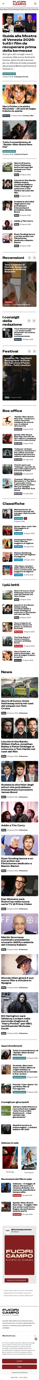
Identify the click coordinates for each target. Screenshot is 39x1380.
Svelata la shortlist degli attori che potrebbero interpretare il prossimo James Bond (24, 207)
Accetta (19, 1361)
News (17, 175)
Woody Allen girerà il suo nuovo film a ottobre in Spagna (17, 980)
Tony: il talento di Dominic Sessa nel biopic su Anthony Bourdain (23, 625)
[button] (36, 1339)
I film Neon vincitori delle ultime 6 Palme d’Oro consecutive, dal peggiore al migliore (25, 569)
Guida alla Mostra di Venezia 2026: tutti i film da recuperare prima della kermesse (19, 43)
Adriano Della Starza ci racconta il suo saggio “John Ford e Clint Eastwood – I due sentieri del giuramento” (25, 1112)
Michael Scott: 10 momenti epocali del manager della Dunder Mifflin (25, 512)
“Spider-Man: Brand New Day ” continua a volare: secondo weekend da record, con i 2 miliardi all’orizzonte (24, 421)
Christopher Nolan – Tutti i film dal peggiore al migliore (24, 541)
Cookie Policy (14, 1377)
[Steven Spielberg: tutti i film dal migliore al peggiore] (7, 557)
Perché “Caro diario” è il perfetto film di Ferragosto (25, 1087)
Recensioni (9, 302)
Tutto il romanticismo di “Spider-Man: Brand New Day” (17, 144)
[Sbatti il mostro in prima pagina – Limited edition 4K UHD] (6, 1129)
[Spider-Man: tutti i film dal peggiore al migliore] (7, 530)
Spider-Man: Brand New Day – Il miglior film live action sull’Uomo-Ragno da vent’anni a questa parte (25, 1207)
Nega (19, 1367)
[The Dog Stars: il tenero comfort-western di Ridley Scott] (7, 641)
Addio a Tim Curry (23, 221)
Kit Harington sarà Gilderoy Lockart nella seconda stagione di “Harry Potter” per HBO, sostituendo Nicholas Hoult (16, 1022)
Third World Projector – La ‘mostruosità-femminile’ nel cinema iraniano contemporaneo (25, 332)
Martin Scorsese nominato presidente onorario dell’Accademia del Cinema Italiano (17, 941)
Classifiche (18, 518)
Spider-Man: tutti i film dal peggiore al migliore (25, 528)
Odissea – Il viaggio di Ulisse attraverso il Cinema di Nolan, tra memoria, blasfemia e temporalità (24, 1188)
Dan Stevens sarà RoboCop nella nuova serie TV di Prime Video (16, 901)
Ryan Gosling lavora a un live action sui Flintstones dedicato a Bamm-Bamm (24, 238)
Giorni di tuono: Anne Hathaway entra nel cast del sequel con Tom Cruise (23, 167)
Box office (18, 429)
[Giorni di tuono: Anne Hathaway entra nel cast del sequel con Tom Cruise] (7, 167)
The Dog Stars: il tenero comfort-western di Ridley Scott (22, 640)
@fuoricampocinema (21, 1230)
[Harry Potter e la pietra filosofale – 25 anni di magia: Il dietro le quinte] (19, 94)
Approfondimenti (9, 74)
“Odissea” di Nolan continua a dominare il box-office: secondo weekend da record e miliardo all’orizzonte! (25, 452)
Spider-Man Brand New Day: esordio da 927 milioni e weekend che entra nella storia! (25, 437)
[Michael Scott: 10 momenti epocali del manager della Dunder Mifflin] (7, 514)
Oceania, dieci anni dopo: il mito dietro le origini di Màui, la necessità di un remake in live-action (25, 1070)
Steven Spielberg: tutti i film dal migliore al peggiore (24, 555)
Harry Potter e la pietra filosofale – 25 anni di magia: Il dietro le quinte (19, 108)
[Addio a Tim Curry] (7, 225)
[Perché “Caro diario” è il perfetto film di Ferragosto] (6, 1088)
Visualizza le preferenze (19, 1372)
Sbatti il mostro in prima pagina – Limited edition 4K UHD (25, 1127)
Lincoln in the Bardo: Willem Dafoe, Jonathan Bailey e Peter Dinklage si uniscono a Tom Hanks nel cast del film (25, 186)
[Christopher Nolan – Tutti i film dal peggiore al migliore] (7, 544)
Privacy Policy (23, 1377)
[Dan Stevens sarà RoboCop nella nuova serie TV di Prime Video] (19, 885)
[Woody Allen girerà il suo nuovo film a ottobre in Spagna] (19, 964)
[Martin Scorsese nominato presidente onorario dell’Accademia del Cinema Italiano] (19, 923)
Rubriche (6, 115)
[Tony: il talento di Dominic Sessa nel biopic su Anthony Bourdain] (19, 284)
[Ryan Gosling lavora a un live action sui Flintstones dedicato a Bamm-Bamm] (7, 238)
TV (25, 518)
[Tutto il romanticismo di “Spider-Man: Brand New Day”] (19, 129)
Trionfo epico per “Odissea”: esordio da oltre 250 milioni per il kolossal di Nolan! (25, 467)
